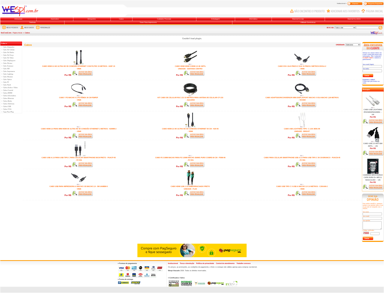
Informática (253, 19)
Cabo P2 (6, 82)
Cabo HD (6, 68)
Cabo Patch (7, 85)
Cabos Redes (7, 101)
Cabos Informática (9, 95)
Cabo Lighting (8, 74)
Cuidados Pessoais (164, 19)
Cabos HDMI (7, 93)
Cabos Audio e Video (10, 87)
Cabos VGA (7, 109)
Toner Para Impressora (148, 22)
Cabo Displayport (9, 60)
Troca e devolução (187, 263)
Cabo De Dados (8, 52)
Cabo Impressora (9, 71)
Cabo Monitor (8, 77)
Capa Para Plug (8, 112)
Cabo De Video (8, 58)
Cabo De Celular (9, 50)
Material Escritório (354, 19)
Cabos (121, 19)
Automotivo (55, 19)
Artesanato (18, 19)
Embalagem (215, 19)
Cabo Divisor (7, 63)
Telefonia (32, 22)
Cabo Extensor (8, 66)
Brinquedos (92, 19)
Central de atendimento (225, 263)
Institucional (173, 263)
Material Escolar (298, 19)
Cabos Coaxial (8, 90)
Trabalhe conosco (244, 263)
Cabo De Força (8, 55)
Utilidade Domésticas (308, 22)
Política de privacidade (205, 263)
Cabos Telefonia (8, 104)
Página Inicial (17, 33)
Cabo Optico (7, 79)
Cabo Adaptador (8, 47)
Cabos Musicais (8, 98)
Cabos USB (7, 106)
